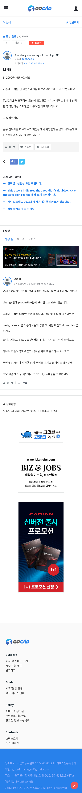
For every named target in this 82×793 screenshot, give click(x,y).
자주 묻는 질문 (14, 665)
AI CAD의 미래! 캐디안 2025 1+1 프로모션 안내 (30, 411)
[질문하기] (74, 785)
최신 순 (20, 239)
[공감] (6, 146)
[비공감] (14, 146)
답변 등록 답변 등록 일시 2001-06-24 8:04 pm (34, 283)
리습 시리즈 (12, 743)
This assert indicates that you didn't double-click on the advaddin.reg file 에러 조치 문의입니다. (40, 192)
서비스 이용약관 (15, 711)
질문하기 (74, 22)
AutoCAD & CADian (34, 63)
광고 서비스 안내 (15, 693)
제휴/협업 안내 (14, 688)
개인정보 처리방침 (16, 716)
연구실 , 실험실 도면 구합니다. (24, 183)
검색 (8, 22)
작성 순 (9, 239)
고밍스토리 (12, 738)
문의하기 (11, 670)
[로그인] (76, 8)
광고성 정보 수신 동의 (18, 720)
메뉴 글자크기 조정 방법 (21, 209)
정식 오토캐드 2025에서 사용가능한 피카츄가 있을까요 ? (39, 202)
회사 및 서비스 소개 (17, 661)
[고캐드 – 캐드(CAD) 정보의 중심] (41, 8)
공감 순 (32, 239)
